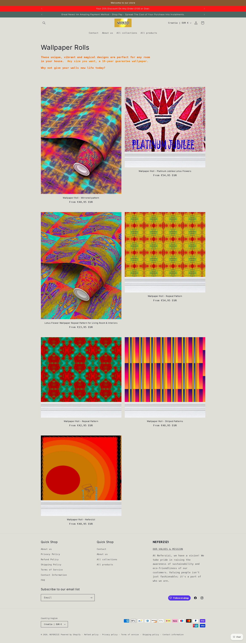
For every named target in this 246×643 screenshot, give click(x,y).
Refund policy (91, 635)
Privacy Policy (50, 554)
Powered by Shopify (71, 635)
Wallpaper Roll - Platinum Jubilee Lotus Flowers (165, 171)
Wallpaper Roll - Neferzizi (81, 519)
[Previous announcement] (42, 9)
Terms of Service (52, 569)
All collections (107, 559)
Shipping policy (151, 635)
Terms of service (130, 635)
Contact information (173, 635)
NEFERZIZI (55, 635)
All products (105, 564)
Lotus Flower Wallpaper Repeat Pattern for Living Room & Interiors (81, 323)
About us (46, 549)
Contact (101, 549)
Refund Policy (50, 559)
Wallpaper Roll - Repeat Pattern (165, 296)
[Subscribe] (91, 597)
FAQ (43, 580)
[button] (44, 23)
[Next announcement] (204, 9)
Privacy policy (110, 635)
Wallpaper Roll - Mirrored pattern (81, 198)
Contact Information (54, 575)
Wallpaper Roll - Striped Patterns (165, 421)
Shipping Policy (51, 564)
